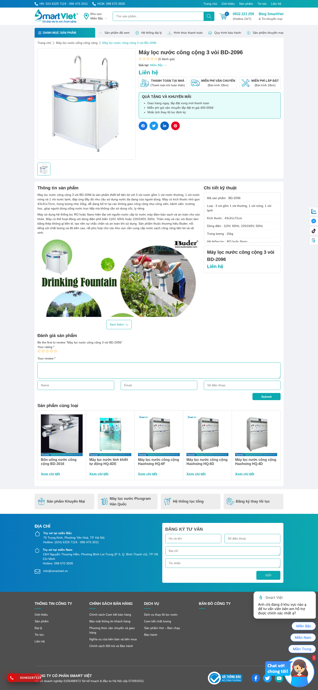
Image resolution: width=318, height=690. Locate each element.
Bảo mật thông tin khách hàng (109, 621)
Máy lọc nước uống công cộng (77, 43)
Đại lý (38, 628)
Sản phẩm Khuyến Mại (66, 501)
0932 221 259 (243, 16)
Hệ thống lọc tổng (188, 501)
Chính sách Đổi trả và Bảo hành (111, 646)
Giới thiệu (228, 3)
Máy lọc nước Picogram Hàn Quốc (130, 501)
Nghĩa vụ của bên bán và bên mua (113, 639)
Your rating (45, 347)
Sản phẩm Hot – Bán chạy (162, 628)
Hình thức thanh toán (188, 32)
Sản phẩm (246, 3)
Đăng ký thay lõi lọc (253, 501)
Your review (46, 358)
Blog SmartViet (271, 16)
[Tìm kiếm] (209, 16)
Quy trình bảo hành (227, 32)
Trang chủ (210, 3)
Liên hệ (276, 3)
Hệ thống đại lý (151, 32)
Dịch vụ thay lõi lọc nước (161, 614)
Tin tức (262, 3)
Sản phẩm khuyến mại (268, 32)
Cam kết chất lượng (157, 621)
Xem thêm (117, 324)
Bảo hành (150, 634)
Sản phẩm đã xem (117, 32)
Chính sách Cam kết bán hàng (110, 614)
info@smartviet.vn (55, 571)
